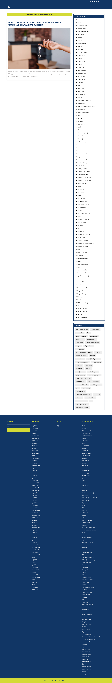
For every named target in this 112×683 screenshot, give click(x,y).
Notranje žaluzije (82, 169)
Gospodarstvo (81, 70)
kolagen (78, 346)
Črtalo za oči (80, 37)
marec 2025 (35, 450)
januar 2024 (35, 485)
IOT (10, 6)
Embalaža (80, 64)
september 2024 (36, 465)
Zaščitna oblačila (82, 309)
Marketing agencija (82, 133)
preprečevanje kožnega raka (83, 378)
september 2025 (36, 438)
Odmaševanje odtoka (83, 172)
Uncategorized (81, 279)
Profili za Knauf (81, 222)
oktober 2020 (35, 552)
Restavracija (80, 231)
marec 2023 (35, 505)
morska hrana (80, 359)
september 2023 (36, 490)
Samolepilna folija (82, 240)
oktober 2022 (35, 512)
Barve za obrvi (81, 29)
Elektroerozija (81, 61)
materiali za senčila (81, 355)
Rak (78, 228)
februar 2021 (35, 545)
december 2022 (36, 510)
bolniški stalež (95, 329)
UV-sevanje (79, 397)
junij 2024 (34, 473)
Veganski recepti (82, 294)
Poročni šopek (81, 207)
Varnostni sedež (82, 288)
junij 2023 (34, 498)
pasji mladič (79, 368)
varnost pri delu (90, 397)
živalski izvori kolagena (82, 407)
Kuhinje (79, 118)
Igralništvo (80, 82)
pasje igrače (89, 365)
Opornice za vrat (82, 183)
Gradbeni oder (81, 73)
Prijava (58, 426)
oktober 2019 (35, 569)
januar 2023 (35, 507)
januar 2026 (35, 430)
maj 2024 (34, 475)
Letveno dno (81, 124)
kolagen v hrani (88, 346)
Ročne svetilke (81, 237)
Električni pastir (81, 55)
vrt (91, 401)
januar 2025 (35, 455)
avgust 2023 (35, 493)
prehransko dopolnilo (94, 375)
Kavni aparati (81, 94)
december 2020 (36, 547)
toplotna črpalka (80, 391)
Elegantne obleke (82, 52)
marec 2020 (35, 567)
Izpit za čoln (80, 91)
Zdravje (79, 315)
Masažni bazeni (81, 136)
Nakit (78, 148)
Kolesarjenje (81, 103)
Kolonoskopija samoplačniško (86, 106)
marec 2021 (35, 542)
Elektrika (79, 58)
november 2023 (36, 488)
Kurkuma (80, 121)
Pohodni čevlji (81, 198)
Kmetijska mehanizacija (84, 100)
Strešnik (79, 261)
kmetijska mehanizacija (93, 342)
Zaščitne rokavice (82, 312)
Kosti (78, 115)
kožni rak (98, 352)
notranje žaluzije (96, 362)
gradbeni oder (80, 339)
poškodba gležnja (93, 372)
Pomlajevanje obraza (83, 204)
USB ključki (97, 394)
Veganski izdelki (81, 291)
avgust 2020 (35, 557)
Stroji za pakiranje (82, 264)
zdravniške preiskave (81, 404)
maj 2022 (34, 522)
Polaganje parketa (82, 201)
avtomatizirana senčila (82, 329)
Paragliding (80, 189)
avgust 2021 (35, 530)
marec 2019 (35, 574)
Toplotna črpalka (82, 270)
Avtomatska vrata (82, 26)
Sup (78, 267)
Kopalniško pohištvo (83, 112)
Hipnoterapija (81, 76)
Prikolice (79, 216)
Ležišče (79, 127)
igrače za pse (79, 342)
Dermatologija (81, 43)
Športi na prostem (82, 258)
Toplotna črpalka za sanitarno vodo (87, 273)
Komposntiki (81, 109)
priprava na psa (80, 381)
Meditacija (80, 139)
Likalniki (79, 130)
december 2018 (36, 577)
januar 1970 (35, 589)
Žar (78, 306)
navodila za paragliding (82, 362)
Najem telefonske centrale (84, 145)
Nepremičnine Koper (83, 160)
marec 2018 (35, 587)
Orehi (79, 186)
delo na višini (79, 333)
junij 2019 (34, 572)
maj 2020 (34, 562)
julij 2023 (34, 495)
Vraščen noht (81, 300)
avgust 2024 (35, 468)
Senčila (79, 249)
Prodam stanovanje (83, 219)
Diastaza (79, 46)
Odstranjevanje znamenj (84, 180)
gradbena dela (94, 336)
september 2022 (36, 515)
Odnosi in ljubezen (82, 175)
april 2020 (34, 565)
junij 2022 (34, 520)
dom (88, 333)
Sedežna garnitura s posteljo (85, 243)
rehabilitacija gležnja (93, 381)
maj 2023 (34, 500)
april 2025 (34, 448)
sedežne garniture (96, 384)
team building (86, 388)
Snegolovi (80, 255)
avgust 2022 (35, 517)
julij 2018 (34, 582)
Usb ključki (80, 282)
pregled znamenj (80, 375)
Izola (78, 85)
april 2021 (34, 540)
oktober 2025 (35, 435)
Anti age (79, 23)
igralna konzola (91, 339)
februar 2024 (35, 483)
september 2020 (36, 555)
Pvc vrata (80, 225)
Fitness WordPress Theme (51, 680)
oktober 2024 (35, 463)
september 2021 (36, 527)
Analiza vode (81, 20)
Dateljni (79, 40)
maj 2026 (34, 426)
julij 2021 (34, 532)
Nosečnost (80, 166)
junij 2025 (34, 443)
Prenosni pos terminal (83, 213)
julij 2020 (34, 560)
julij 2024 (34, 470)
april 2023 (34, 503)
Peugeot (79, 195)
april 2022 (34, 525)
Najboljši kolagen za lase (84, 142)
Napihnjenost (81, 151)
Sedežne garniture (82, 246)
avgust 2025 (35, 440)
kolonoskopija (80, 349)
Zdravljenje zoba (82, 318)
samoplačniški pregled (82, 384)
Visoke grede (81, 297)
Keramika (80, 97)
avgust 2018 (35, 579)
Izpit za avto (80, 88)
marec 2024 (35, 480)
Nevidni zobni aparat (83, 163)
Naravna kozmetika (82, 154)
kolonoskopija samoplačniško (84, 352)
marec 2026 (35, 428)
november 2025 (36, 433)
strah (77, 388)
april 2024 (34, 478)
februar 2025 (35, 453)
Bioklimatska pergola (83, 32)
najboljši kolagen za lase (93, 359)
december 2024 (36, 458)
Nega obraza (81, 157)
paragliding (79, 365)
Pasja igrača (80, 192)
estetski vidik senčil (81, 336)
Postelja (79, 210)
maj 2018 (34, 584)
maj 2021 (34, 537)
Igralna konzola (81, 79)
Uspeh (79, 285)
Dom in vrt (80, 49)
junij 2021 (34, 535)
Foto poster (80, 67)
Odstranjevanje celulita (84, 178)
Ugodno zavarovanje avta (84, 276)
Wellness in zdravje (82, 303)
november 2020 (36, 550)
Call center (80, 35)
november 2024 (36, 460)
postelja (88, 368)
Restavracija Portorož (83, 234)
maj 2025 (34, 445)
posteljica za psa (80, 372)
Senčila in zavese (82, 252)
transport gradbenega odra (83, 394)
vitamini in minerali (81, 401)
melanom (92, 355)
